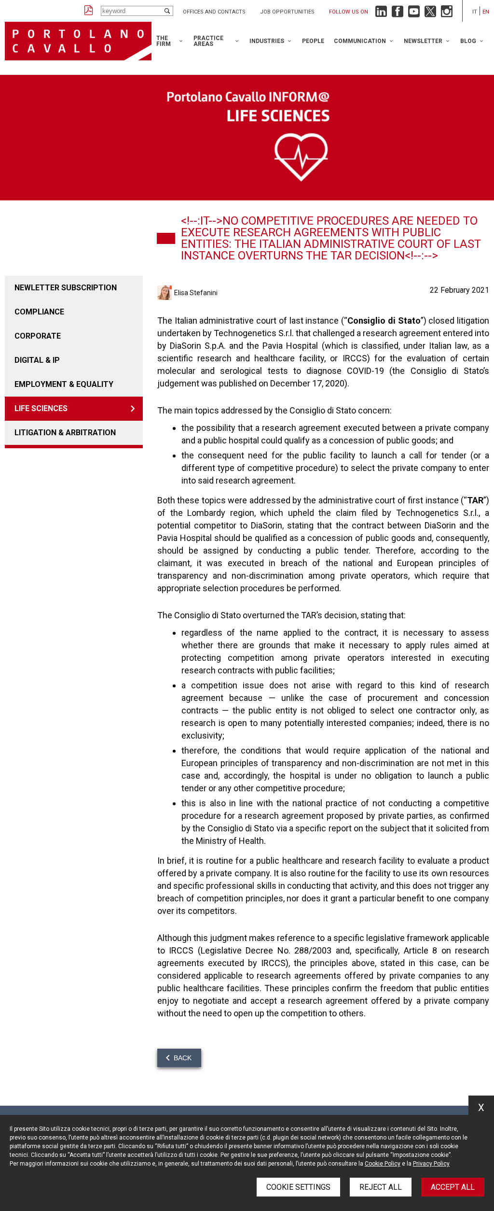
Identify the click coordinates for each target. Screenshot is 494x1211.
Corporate (37, 336)
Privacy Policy (431, 1163)
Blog (468, 41)
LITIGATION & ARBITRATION (65, 432)
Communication (360, 41)
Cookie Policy (382, 1163)
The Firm (163, 41)
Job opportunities (287, 12)
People (313, 41)
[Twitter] (430, 13)
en (485, 12)
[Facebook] (397, 13)
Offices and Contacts (214, 12)
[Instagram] (447, 13)
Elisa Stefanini (196, 292)
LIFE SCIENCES (41, 408)
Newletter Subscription (65, 287)
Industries (266, 41)
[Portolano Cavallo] (78, 41)
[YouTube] (414, 13)
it (474, 12)
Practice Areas (208, 41)
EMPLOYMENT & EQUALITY (63, 384)
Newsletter (423, 41)
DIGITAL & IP (37, 360)
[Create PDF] (89, 10)
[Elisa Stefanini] (165, 292)
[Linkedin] (381, 13)
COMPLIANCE (39, 311)
